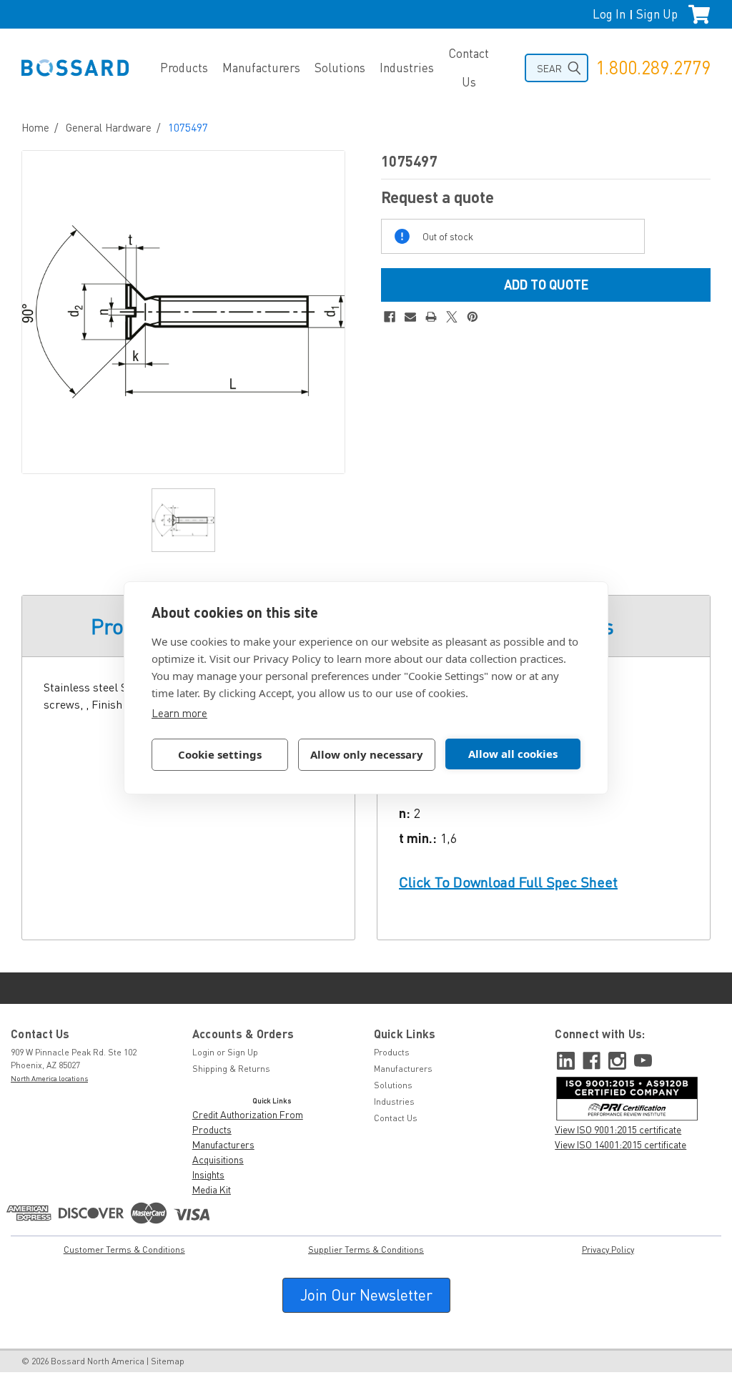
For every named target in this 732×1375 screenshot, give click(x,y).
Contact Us (468, 67)
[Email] (410, 316)
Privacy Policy (608, 1249)
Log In (609, 13)
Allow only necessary (366, 754)
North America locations (49, 1078)
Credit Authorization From (247, 1114)
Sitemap (167, 1361)
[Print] (431, 316)
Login (203, 1052)
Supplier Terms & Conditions (366, 1249)
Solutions (340, 67)
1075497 (188, 127)
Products (184, 67)
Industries (407, 67)
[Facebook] (389, 316)
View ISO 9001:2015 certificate (618, 1129)
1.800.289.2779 (653, 67)
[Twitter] (452, 316)
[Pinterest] (472, 316)
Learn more (179, 712)
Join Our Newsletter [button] (366, 1295)
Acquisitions (218, 1159)
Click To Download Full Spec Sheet (508, 882)
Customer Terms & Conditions (124, 1249)
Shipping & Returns (231, 1068)
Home (35, 127)
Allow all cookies (513, 753)
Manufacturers (261, 67)
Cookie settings (220, 754)
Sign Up (657, 13)
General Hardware (109, 127)
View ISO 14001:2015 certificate (620, 1144)
